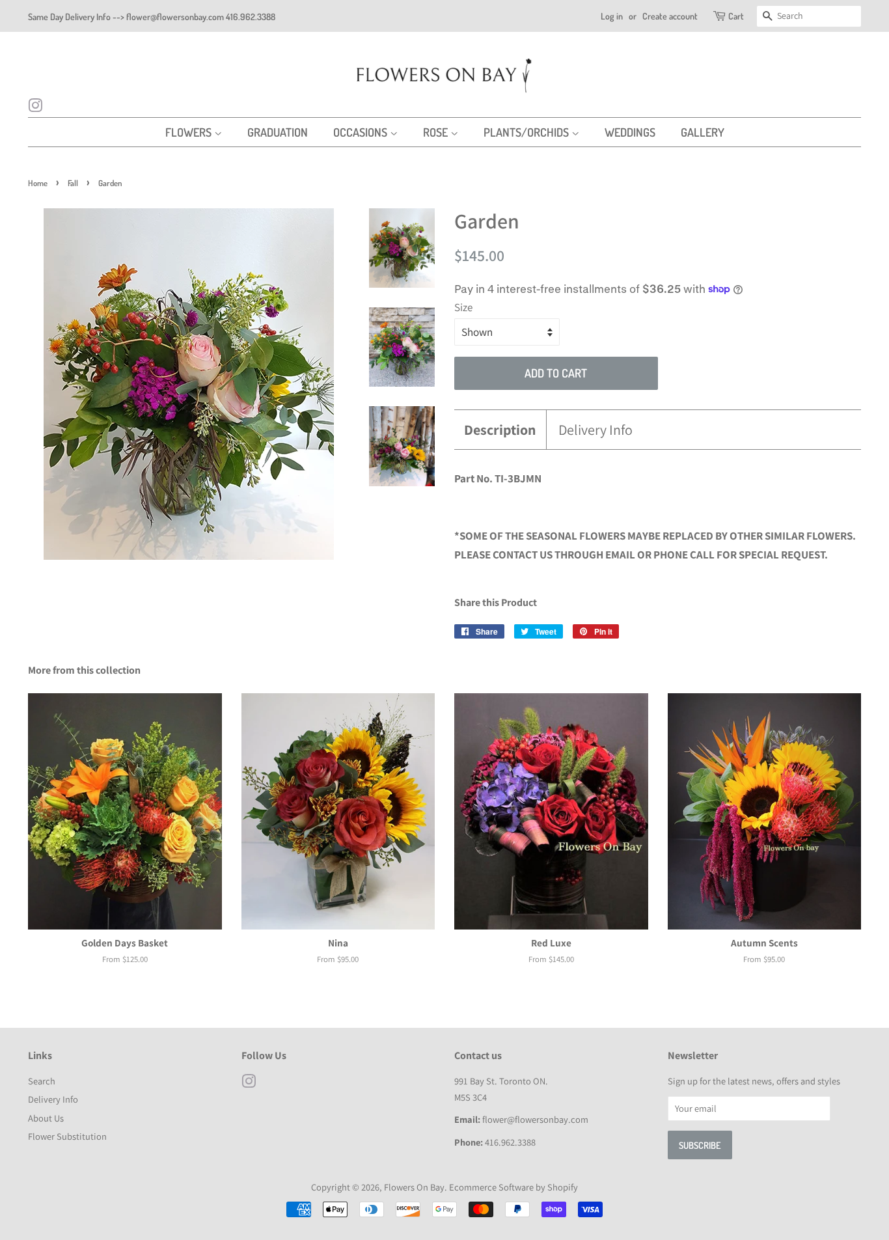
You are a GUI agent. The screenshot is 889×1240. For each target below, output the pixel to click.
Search (41, 1081)
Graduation (277, 132)
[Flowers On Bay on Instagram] (35, 107)
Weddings (630, 132)
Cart (736, 15)
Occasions (361, 132)
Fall (73, 183)
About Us (46, 1118)
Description (500, 429)
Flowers (189, 132)
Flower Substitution (67, 1136)
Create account (670, 15)
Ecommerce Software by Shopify (513, 1187)
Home (38, 183)
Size (463, 307)
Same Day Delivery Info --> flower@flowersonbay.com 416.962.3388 (151, 16)
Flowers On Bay (414, 1187)
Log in (612, 15)
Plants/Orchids (527, 132)
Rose (436, 132)
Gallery (702, 132)
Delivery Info (595, 429)
